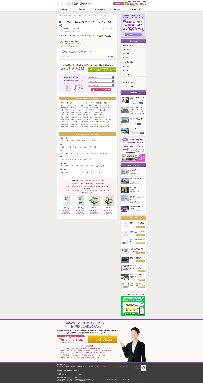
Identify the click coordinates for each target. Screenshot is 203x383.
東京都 (62, 147)
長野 (87, 153)
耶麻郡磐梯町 (87, 112)
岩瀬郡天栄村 (105, 107)
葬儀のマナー (127, 70)
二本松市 (69, 105)
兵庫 (74, 159)
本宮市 (97, 105)
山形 (88, 141)
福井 (97, 153)
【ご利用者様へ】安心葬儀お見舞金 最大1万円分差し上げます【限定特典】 (137, 250)
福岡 (62, 172)
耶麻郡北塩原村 (65, 112)
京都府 (69, 159)
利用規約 (130, 5)
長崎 (67, 172)
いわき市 (84, 103)
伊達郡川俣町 (74, 107)
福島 (93, 141)
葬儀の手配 (126, 49)
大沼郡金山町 (87, 114)
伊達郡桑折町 (105, 105)
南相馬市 (83, 105)
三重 (77, 153)
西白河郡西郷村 (65, 117)
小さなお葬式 (134, 128)
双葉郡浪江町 (74, 126)
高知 (92, 166)
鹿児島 (93, 172)
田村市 (76, 105)
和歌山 (90, 159)
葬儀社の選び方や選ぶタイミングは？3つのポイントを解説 (137, 284)
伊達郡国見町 (64, 107)
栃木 (95, 147)
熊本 (77, 172)
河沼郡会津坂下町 (66, 114)
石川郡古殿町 (84, 122)
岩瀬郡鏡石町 (95, 107)
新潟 (82, 153)
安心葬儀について (128, 45)
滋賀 (84, 159)
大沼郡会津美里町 (99, 114)
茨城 (84, 147)
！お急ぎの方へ (118, 3)
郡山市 (78, 103)
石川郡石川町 (97, 119)
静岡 (67, 153)
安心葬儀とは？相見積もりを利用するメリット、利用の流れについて (137, 224)
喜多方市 (106, 103)
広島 (62, 166)
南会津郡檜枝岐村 (77, 110)
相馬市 (62, 105)
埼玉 (74, 147)
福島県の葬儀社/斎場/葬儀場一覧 (77, 15)
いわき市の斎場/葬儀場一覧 (95, 15)
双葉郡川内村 (95, 124)
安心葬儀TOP (65, 9)
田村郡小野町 (105, 122)
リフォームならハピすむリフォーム (130, 379)
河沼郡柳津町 (77, 114)
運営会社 (73, 366)
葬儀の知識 (117, 9)
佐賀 (72, 172)
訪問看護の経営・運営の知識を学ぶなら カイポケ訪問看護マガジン (71, 374)
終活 (124, 78)
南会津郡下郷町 (65, 110)
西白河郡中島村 (87, 117)
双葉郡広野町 (64, 124)
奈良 (79, 159)
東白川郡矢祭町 (76, 119)
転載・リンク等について (96, 366)
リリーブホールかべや (109, 15)
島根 (82, 166)
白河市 (92, 103)
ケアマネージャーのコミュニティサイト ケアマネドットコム (108, 379)
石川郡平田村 (64, 122)
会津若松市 (70, 103)
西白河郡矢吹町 (99, 117)
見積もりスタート (101, 89)
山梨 (92, 153)
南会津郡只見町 (89, 110)
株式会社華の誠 (134, 170)
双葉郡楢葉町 (74, 124)
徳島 (87, 166)
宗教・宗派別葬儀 (100, 9)
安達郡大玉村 (84, 107)
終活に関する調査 (128, 87)
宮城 (78, 141)
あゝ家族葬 (133, 187)
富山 (107, 153)
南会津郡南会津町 (101, 110)
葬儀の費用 (126, 58)
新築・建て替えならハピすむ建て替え (65, 380)
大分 (82, 172)
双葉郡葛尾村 (84, 126)
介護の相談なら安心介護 (62, 379)
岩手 (73, 141)
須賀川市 (98, 103)
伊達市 (90, 105)
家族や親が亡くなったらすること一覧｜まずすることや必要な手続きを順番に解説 (137, 267)
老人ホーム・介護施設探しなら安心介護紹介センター (81, 379)
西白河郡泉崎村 (76, 117)
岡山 (67, 166)
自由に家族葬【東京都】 (137, 207)
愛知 (62, 153)
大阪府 (62, 159)
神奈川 (69, 147)
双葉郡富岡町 (84, 124)
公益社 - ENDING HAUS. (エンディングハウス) (136, 108)
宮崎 (87, 172)
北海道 (62, 141)
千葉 (79, 147)
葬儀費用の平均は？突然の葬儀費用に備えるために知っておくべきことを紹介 (137, 276)
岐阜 (72, 153)
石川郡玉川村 (107, 119)
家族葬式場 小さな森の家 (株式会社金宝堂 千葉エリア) (137, 197)
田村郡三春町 (95, 122)
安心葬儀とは (60, 366)
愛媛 (97, 166)
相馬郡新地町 (95, 126)
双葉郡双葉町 (64, 126)
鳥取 (77, 166)
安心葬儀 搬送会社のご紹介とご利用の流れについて (137, 258)
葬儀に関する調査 (128, 82)
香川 (102, 166)
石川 (102, 153)
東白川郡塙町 (87, 119)
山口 (72, 166)
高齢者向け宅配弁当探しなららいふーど (84, 380)
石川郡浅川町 (74, 122)
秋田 (83, 141)
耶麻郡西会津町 (76, 112)
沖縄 (98, 172)
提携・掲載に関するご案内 (82, 366)
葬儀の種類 (82, 9)
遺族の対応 (126, 74)
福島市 (62, 103)
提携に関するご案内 (135, 9)
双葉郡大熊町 (105, 124)
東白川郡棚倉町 (65, 119)
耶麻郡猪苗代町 (98, 112)
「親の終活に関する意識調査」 (79, 357)
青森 (68, 141)
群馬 (89, 147)
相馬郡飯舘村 (105, 126)
